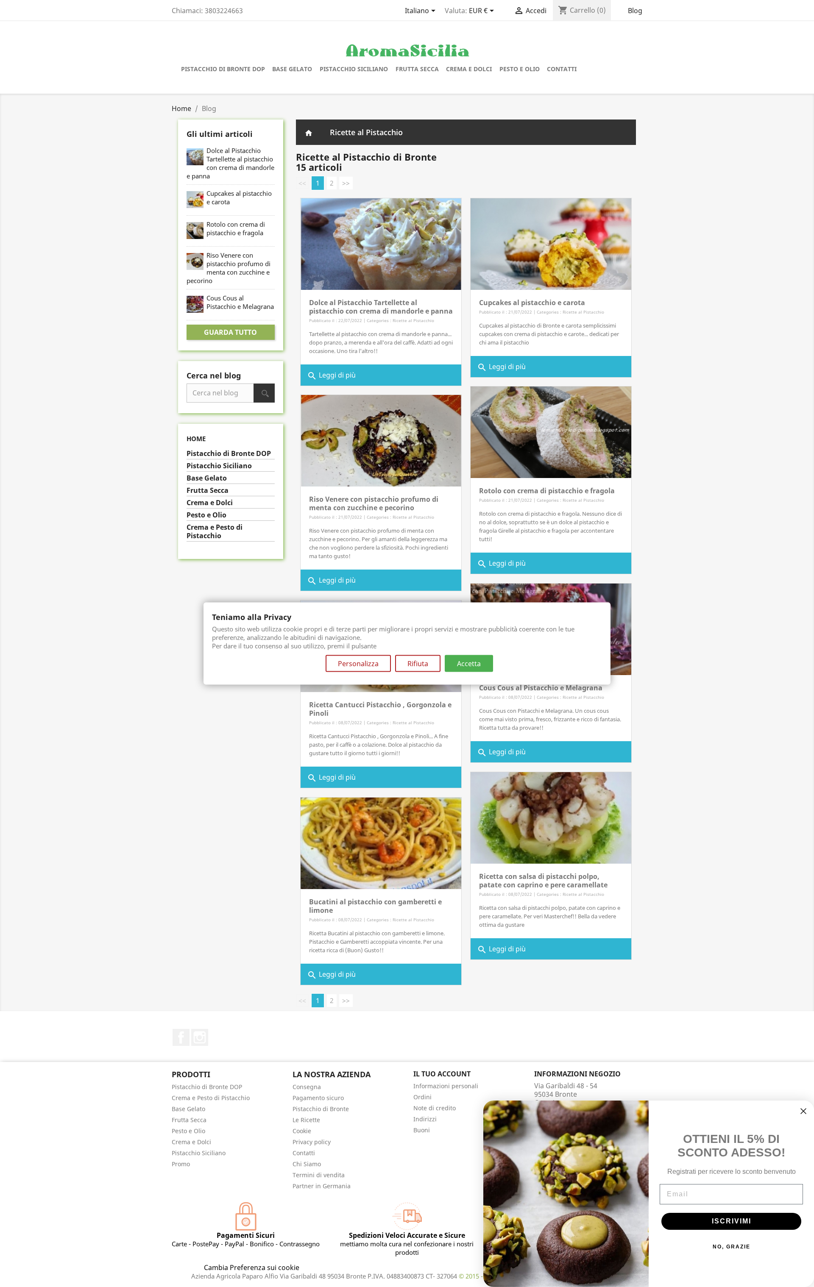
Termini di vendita (319, 1175)
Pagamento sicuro (318, 1098)
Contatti (562, 69)
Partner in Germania (322, 1186)
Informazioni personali (445, 1086)
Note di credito (434, 1108)
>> (346, 183)
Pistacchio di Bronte (321, 1109)
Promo (181, 1164)
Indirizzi (425, 1119)
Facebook (181, 1037)
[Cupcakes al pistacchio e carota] (551, 243)
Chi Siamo (307, 1164)
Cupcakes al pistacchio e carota (532, 302)
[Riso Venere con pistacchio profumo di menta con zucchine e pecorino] (381, 440)
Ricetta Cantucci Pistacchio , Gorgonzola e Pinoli (380, 709)
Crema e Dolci (469, 69)
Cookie (302, 1131)
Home (196, 438)
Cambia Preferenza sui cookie (251, 1267)
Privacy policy (312, 1142)
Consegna (307, 1087)
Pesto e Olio (519, 69)
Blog (635, 10)
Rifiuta (417, 663)
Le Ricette (306, 1120)
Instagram (199, 1037)
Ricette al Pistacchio (366, 132)
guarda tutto (230, 332)
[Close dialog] (803, 1111)
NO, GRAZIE (731, 1247)
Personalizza (358, 663)
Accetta (469, 663)
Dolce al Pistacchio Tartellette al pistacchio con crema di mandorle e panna (230, 163)
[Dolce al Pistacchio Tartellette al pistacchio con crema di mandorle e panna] (381, 243)
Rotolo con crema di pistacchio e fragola (235, 228)
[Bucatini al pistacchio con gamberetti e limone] (381, 842)
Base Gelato (292, 69)
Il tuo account (442, 1074)
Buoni (421, 1130)
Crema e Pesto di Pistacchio (215, 531)
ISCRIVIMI (731, 1221)
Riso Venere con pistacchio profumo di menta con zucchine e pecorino (228, 268)
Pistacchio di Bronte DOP (223, 69)
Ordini (422, 1097)
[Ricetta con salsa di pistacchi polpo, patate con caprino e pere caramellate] (551, 817)
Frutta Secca (417, 69)
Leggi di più (331, 376)
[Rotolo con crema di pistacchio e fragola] (551, 431)
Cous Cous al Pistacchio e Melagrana (240, 302)
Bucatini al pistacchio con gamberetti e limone (375, 906)
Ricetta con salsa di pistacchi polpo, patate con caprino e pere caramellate (543, 881)
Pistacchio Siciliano (354, 69)
